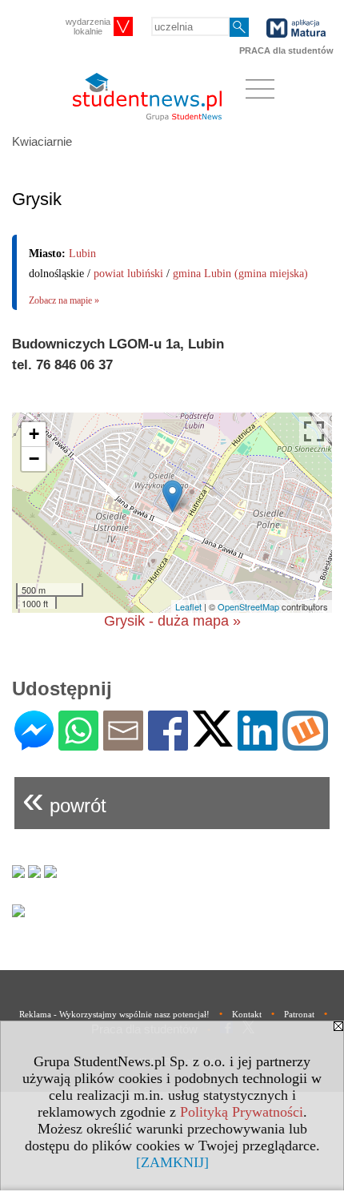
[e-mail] (123, 744)
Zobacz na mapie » (64, 300)
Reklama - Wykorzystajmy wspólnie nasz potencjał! (114, 1014)
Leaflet (188, 606)
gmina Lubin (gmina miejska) (240, 274)
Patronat (299, 1014)
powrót (64, 799)
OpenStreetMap (248, 606)
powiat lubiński (128, 274)
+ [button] (34, 434)
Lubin (82, 254)
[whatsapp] (78, 744)
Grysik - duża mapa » (172, 621)
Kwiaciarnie (42, 141)
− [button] (34, 459)
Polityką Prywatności (241, 1112)
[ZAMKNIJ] (172, 1162)
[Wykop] (305, 744)
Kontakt (247, 1014)
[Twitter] (213, 740)
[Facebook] (168, 744)
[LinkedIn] (258, 744)
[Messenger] (34, 744)
